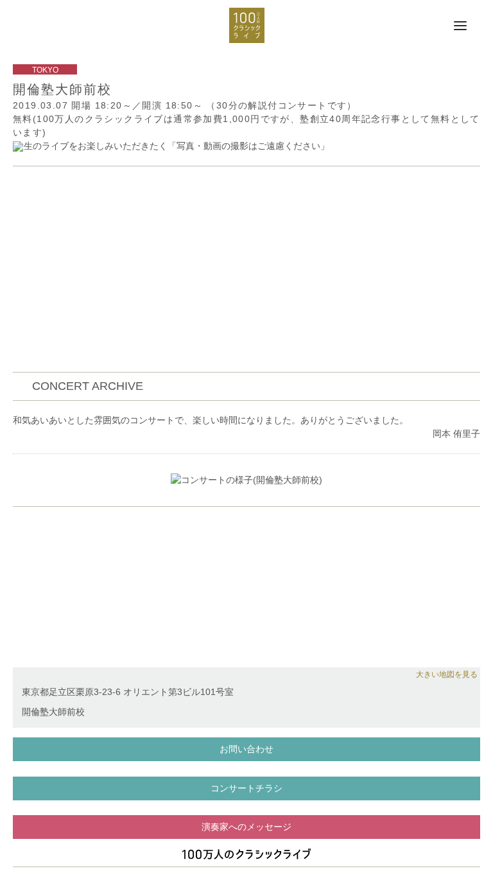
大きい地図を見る (447, 674)
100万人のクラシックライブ (246, 25)
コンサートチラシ (246, 788)
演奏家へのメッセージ (246, 827)
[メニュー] (460, 26)
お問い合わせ (246, 749)
